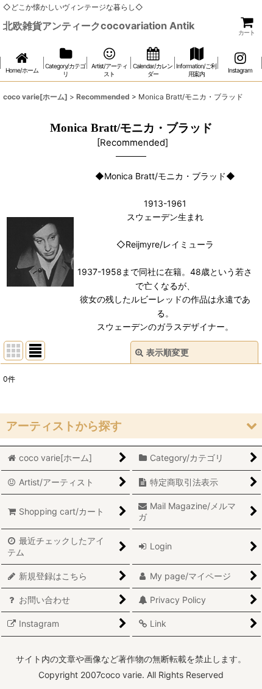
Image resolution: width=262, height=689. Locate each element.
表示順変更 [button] (167, 352)
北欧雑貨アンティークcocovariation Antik (98, 26)
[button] (131, 425)
